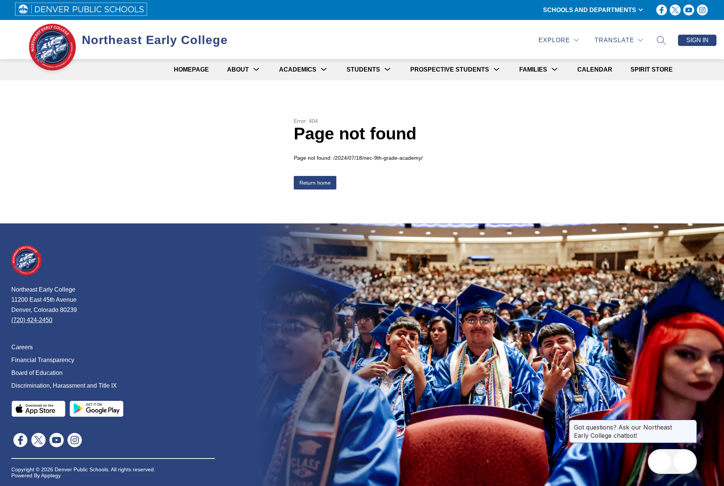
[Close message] (691, 423)
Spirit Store (651, 69)
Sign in (697, 40)
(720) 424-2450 (31, 320)
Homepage (191, 69)
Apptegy (51, 475)
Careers (22, 347)
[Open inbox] (660, 461)
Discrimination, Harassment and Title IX (64, 385)
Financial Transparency (42, 360)
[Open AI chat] (684, 461)
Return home (315, 183)
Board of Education (37, 373)
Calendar (594, 69)
